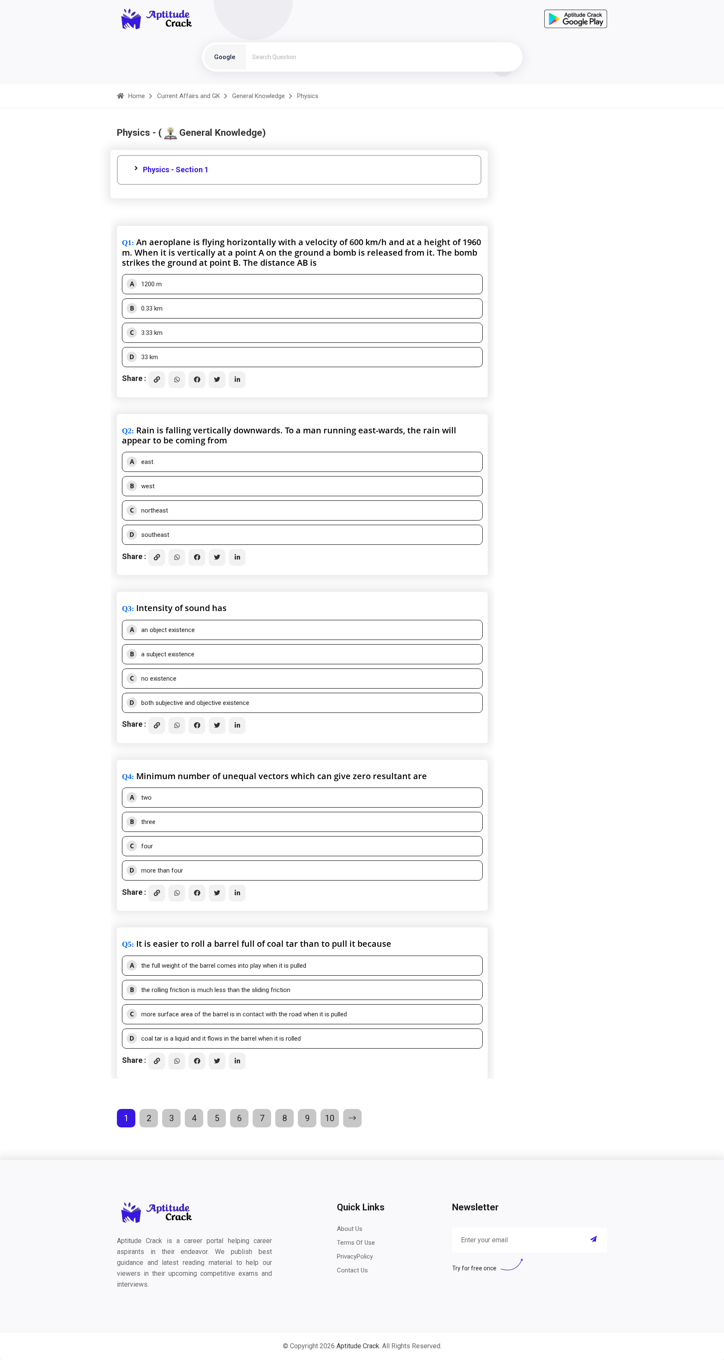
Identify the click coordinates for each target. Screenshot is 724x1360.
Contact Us (352, 1270)
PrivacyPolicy (355, 1256)
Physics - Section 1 (176, 169)
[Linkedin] (237, 379)
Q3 (127, 608)
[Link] (156, 379)
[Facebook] (197, 379)
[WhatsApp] (176, 379)
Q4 (127, 776)
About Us (349, 1229)
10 (329, 1118)
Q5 (127, 944)
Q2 (127, 431)
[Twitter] (217, 379)
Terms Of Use (356, 1242)
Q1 (127, 242)
